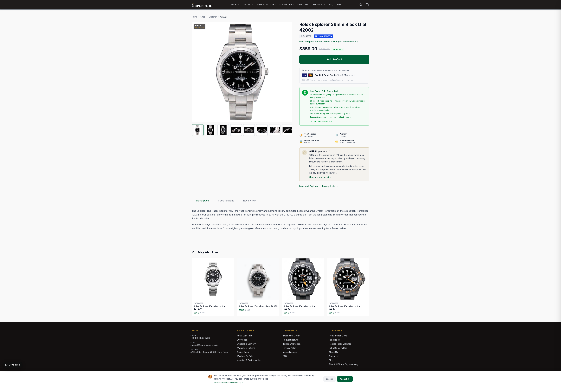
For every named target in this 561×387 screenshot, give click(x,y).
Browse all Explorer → (310, 186)
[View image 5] (249, 130)
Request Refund (290, 339)
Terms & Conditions (292, 344)
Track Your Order (291, 335)
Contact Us (319, 4)
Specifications (226, 200)
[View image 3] (223, 130)
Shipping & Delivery (246, 344)
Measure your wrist (320, 177)
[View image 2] (210, 130)
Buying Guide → (330, 186)
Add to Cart (334, 59)
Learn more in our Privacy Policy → (229, 382)
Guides (247, 4)
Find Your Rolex (266, 4)
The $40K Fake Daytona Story (344, 364)
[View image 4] (236, 130)
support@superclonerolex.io (204, 345)
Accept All (345, 379)
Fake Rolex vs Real (338, 348)
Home (194, 16)
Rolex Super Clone (338, 335)
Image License (290, 352)
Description (202, 200)
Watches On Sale (245, 356)
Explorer (213, 16)
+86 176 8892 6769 (200, 338)
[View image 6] (262, 130)
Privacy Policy (289, 348)
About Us (302, 4)
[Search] (361, 5)
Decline (329, 379)
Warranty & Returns (246, 348)
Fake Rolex (334, 339)
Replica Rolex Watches (340, 344)
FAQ (331, 4)
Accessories (286, 4)
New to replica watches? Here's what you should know (328, 41)
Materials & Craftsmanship (249, 360)
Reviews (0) (250, 200)
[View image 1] (197, 130)
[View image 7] (274, 130)
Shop (234, 4)
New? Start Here (244, 335)
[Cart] (367, 5)
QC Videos (242, 339)
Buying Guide (243, 352)
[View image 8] (287, 130)
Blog (339, 4)
